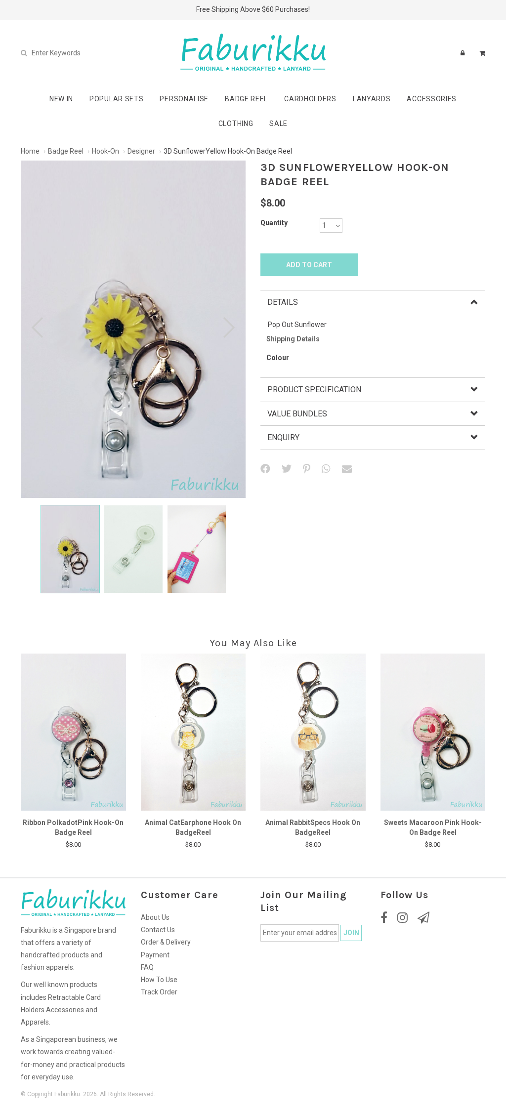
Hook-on (105, 151)
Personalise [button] (184, 99)
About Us (155, 917)
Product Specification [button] (314, 389)
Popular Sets (116, 99)
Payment (155, 955)
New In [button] (61, 99)
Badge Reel (66, 151)
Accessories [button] (432, 99)
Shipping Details (293, 339)
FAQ (147, 967)
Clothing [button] (235, 123)
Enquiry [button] (283, 437)
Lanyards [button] (372, 99)
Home (30, 151)
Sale (278, 123)
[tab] (372, 302)
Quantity (274, 223)
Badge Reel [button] (246, 99)
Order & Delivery (166, 942)
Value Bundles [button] (297, 413)
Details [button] (282, 302)
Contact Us (158, 930)
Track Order (159, 992)
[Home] (252, 52)
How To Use (159, 980)
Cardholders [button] (310, 99)
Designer (141, 151)
